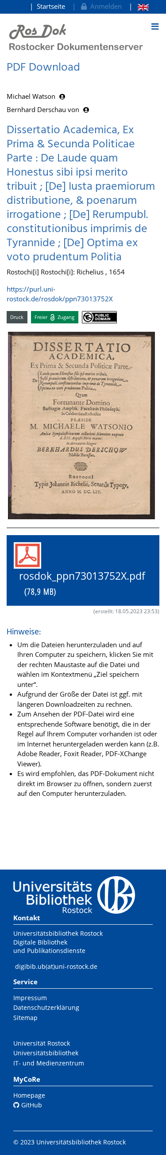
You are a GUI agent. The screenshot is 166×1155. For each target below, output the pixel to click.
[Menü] (155, 26)
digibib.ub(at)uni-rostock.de (56, 966)
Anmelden (104, 6)
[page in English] (138, 6)
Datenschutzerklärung (46, 1007)
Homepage (29, 1095)
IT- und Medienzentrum (48, 1063)
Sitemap (25, 1017)
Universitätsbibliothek (45, 1053)
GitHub (30, 1105)
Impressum (30, 998)
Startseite (51, 6)
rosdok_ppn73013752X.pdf (79, 583)
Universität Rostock (41, 1043)
